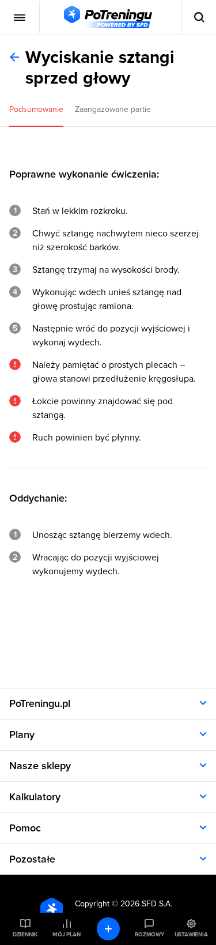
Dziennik (25, 934)
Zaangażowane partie (113, 109)
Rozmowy (149, 934)
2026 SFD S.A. (146, 904)
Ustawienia (191, 934)
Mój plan (66, 934)
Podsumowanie (36, 109)
